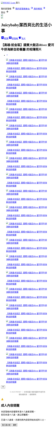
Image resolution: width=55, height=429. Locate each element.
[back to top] (3, 387)
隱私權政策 (23, 394)
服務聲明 (33, 394)
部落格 (15, 38)
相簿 (6, 38)
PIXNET (18, 392)
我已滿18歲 (6, 425)
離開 (14, 425)
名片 (23, 38)
